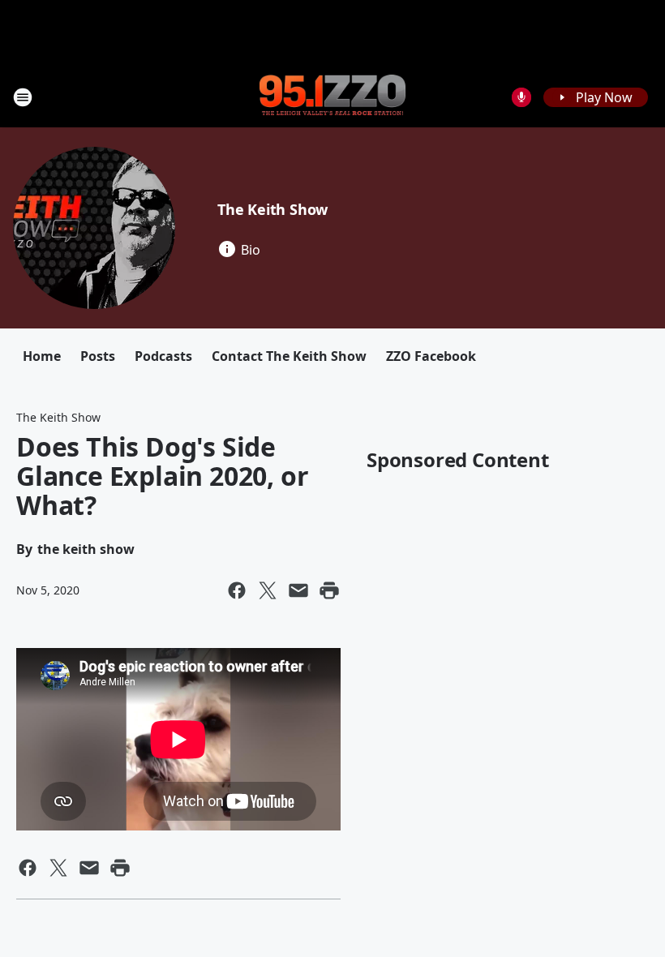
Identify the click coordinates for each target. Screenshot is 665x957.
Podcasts (163, 356)
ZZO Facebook (431, 356)
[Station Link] (332, 96)
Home (42, 356)
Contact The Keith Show (289, 356)
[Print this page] (329, 590)
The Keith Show (272, 209)
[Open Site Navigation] (22, 97)
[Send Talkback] (521, 97)
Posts (97, 356)
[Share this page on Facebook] (236, 590)
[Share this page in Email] (298, 590)
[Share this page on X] (267, 590)
